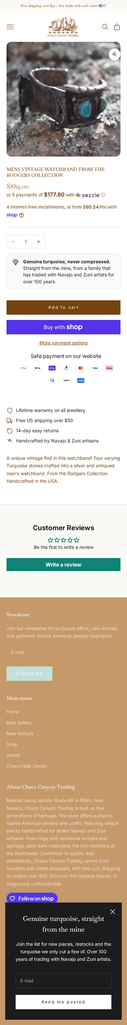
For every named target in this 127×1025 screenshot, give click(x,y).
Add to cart (63, 307)
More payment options (63, 342)
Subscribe (29, 673)
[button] (63, 195)
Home (13, 711)
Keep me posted (64, 1001)
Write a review (63, 564)
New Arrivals (20, 733)
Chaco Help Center (27, 766)
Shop (12, 744)
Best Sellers (19, 722)
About (13, 755)
